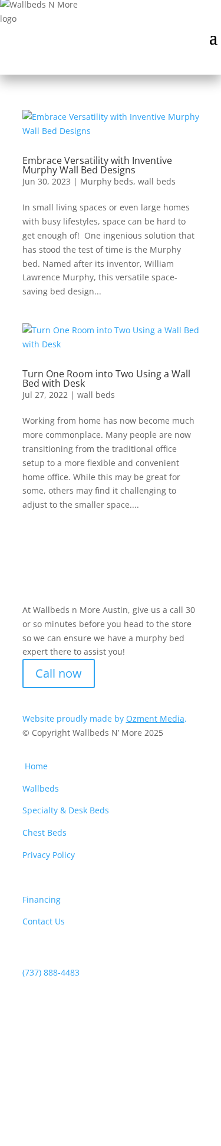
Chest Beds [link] (44, 832)
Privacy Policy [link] (48, 854)
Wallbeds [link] (40, 788)
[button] (213, 36)
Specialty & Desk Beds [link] (65, 810)
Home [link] (36, 766)
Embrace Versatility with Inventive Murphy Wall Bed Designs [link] (97, 165)
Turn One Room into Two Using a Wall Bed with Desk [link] (106, 378)
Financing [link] (41, 899)
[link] (110, 124)
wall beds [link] (157, 181)
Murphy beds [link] (106, 181)
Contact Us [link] (43, 921)
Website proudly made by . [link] (104, 718)
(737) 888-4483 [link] (51, 972)
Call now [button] (58, 673)
